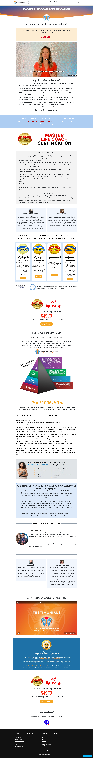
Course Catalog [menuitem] (37, 1)
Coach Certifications (19, 741)
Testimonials (31, 738)
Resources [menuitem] (58, 1)
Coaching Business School (19, 743)
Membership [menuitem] (46, 1)
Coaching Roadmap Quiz (46, 736)
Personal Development (20, 746)
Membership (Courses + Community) (20, 736)
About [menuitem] (65, 1)
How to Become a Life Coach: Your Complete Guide (47, 744)
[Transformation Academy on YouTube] (47, 750)
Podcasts (44, 741)
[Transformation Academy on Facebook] (41, 750)
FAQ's (57, 738)
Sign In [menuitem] (29, 3)
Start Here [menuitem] (30, 1)
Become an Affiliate (60, 739)
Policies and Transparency (59, 742)
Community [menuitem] (53, 1)
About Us (31, 736)
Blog (43, 739)
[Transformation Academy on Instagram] (43, 750)
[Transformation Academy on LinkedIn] (45, 750)
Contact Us (58, 736)
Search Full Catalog (19, 739)
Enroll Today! (46, 324)
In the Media (31, 739)
